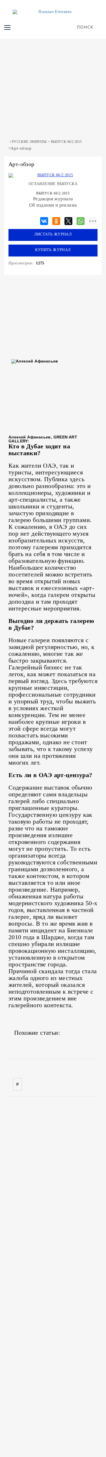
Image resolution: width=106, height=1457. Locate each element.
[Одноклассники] (56, 220)
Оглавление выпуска (53, 184)
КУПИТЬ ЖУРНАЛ (53, 250)
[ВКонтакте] (44, 220)
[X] (68, 220)
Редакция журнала (53, 198)
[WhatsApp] (81, 220)
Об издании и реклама (53, 205)
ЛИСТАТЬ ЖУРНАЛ (53, 234)
